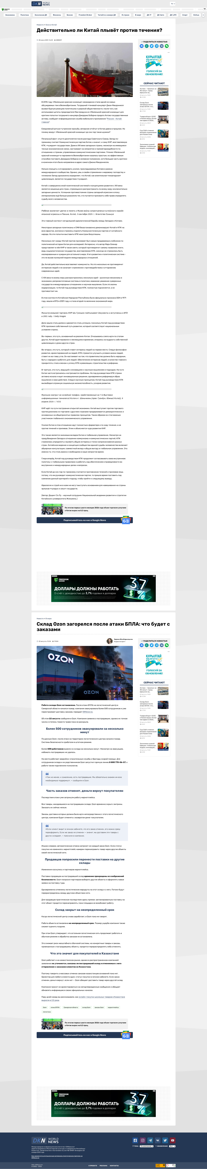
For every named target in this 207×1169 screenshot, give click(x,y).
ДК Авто (160, 15)
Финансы (57, 15)
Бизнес (70, 15)
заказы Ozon (99, 1007)
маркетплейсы (113, 1007)
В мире (138, 15)
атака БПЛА (55, 1007)
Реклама (103, 1166)
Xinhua (196, 15)
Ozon (44, 1007)
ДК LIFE (173, 15)
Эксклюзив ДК (41, 15)
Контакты (114, 1166)
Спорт (184, 15)
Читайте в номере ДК (107, 15)
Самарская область (71, 1007)
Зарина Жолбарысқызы (123, 639)
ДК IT (149, 15)
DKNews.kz (88, 712)
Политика (24, 15)
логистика (47, 1012)
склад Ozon (86, 1007)
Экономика (10, 15)
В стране (125, 15)
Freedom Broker (85, 15)
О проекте (93, 1166)
